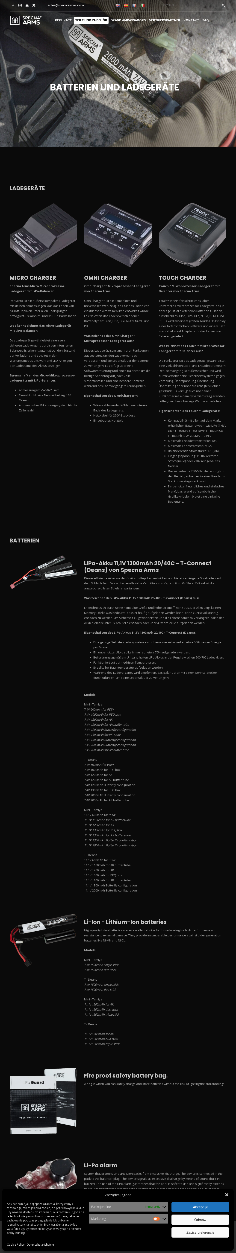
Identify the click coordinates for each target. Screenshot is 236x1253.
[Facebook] (13, 5)
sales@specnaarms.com (66, 5)
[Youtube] (27, 5)
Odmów (200, 1220)
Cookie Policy (15, 1245)
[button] (226, 1194)
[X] (33, 5)
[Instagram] (20, 5)
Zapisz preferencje (200, 1232)
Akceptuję (200, 1207)
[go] (223, 5)
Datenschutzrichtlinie (40, 1245)
